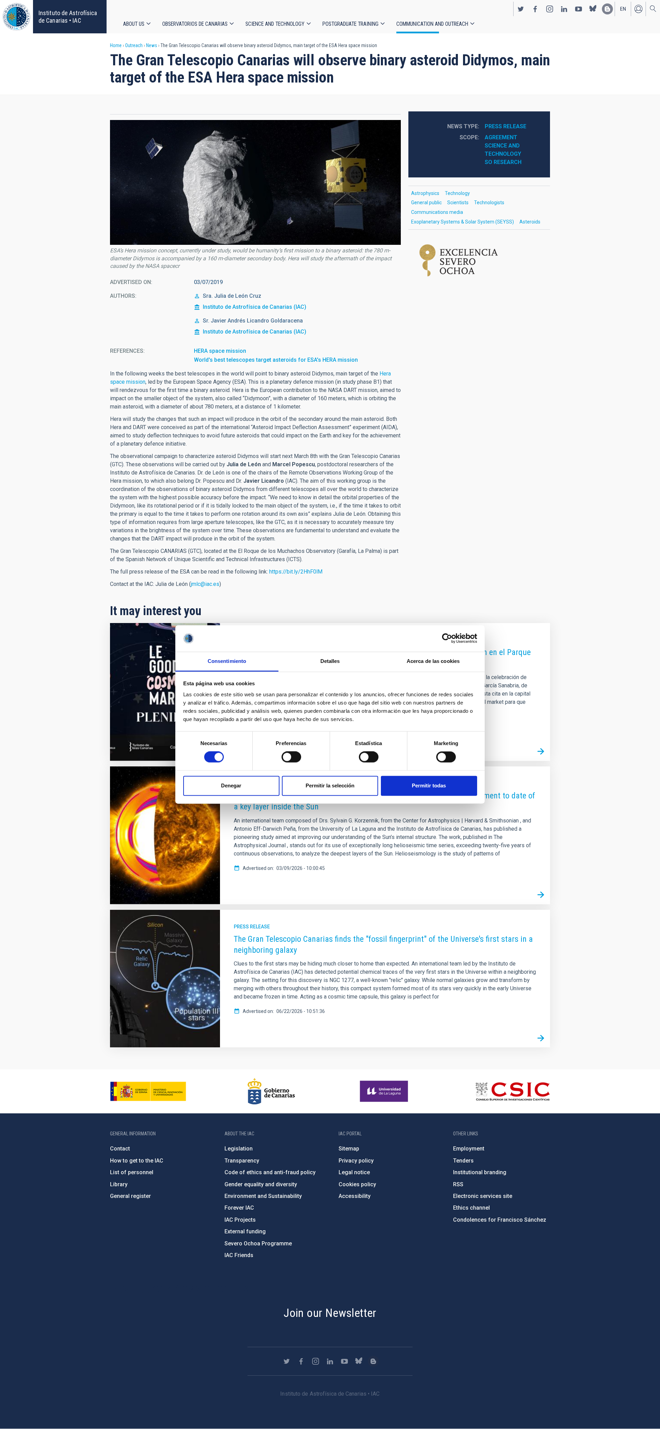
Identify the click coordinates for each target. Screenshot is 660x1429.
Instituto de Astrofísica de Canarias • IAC (67, 16)
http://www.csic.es (512, 1091)
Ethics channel (471, 1207)
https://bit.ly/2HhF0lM (295, 571)
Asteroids (529, 222)
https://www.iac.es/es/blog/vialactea (607, 9)
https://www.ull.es (385, 1091)
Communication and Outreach (432, 24)
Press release (505, 126)
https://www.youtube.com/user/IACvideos (578, 9)
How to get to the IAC (136, 1160)
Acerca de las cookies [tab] (433, 661)
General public (426, 202)
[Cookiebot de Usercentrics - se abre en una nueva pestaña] (447, 638)
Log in (638, 9)
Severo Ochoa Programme (258, 1243)
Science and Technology (275, 24)
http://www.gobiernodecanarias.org (271, 1091)
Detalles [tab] (330, 661)
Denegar (231, 785)
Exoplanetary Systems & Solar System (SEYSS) (462, 222)
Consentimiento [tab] (227, 661)
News (151, 45)
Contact (120, 1148)
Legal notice (354, 1172)
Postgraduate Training (350, 24)
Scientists (458, 202)
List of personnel (131, 1172)
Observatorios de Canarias (195, 24)
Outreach (134, 45)
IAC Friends (238, 1255)
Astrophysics (425, 193)
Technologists (489, 202)
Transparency (241, 1160)
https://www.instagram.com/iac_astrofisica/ (549, 9)
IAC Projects (240, 1220)
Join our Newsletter (330, 1313)
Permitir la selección (330, 785)
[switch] (291, 757)
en (623, 9)
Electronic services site (482, 1196)
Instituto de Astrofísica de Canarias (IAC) (254, 307)
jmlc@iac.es (205, 584)
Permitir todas (429, 785)
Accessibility (355, 1196)
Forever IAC (239, 1207)
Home (116, 45)
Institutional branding (479, 1172)
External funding (245, 1231)
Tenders (463, 1160)
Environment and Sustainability (263, 1196)
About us (133, 24)
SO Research (503, 162)
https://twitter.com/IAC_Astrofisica (521, 9)
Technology (457, 193)
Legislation (238, 1148)
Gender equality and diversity (260, 1184)
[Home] (16, 16)
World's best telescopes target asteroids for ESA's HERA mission (276, 360)
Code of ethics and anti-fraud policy (270, 1172)
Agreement (501, 137)
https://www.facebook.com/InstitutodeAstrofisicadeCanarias (535, 9)
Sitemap (349, 1148)
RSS (458, 1184)
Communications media (437, 212)
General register (130, 1196)
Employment (468, 1148)
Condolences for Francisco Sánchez (499, 1220)
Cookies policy (357, 1184)
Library (119, 1184)
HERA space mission (220, 351)
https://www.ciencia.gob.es (148, 1091)
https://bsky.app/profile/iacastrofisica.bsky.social (593, 9)
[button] (255, 182)
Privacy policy (356, 1160)
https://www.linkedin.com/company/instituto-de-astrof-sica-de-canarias (564, 9)
